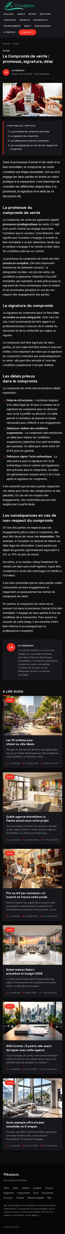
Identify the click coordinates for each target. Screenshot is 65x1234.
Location (10, 20)
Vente (21, 14)
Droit (27, 26)
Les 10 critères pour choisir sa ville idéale (20, 742)
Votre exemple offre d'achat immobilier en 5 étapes (25, 1124)
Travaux (24, 20)
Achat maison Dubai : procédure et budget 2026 (24, 971)
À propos (9, 32)
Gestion (45, 14)
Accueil (9, 14)
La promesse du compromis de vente (29, 131)
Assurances (43, 26)
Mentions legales (36, 1198)
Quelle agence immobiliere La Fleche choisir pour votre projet (27, 819)
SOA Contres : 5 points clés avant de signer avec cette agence (29, 1048)
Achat (32, 14)
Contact (27, 32)
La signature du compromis (24, 136)
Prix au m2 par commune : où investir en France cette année (26, 895)
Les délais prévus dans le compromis (29, 140)
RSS (49, 1198)
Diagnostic (40, 20)
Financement (12, 26)
